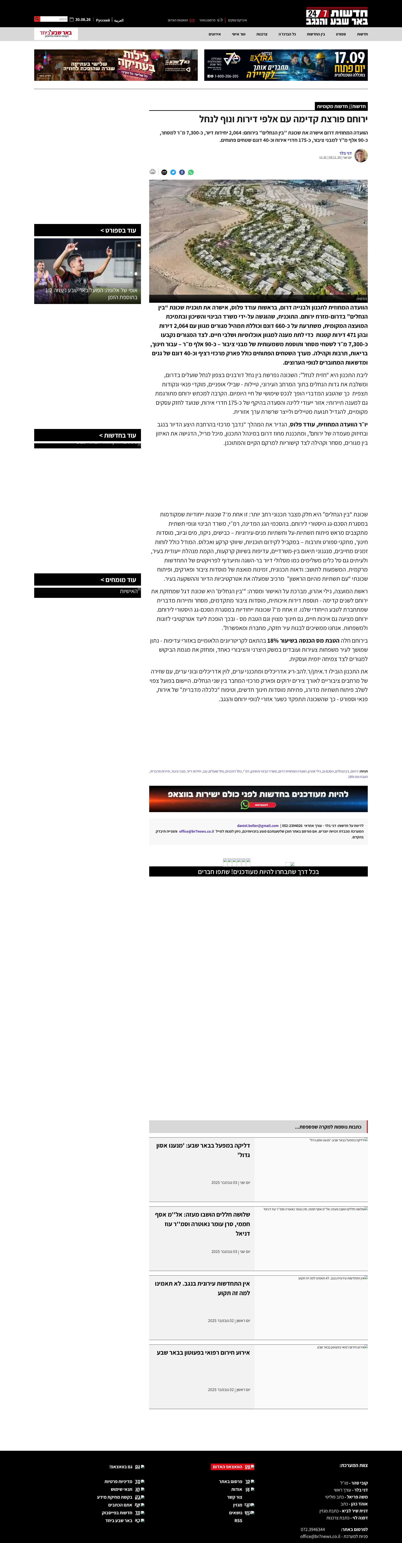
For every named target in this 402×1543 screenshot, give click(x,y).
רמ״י (246, 771)
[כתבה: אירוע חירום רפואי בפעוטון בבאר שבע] (311, 1377)
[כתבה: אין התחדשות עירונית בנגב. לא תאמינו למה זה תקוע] (311, 1308)
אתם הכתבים (120, 1505)
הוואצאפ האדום (178, 20)
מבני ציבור (178, 771)
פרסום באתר (207, 20)
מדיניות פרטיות (118, 1481)
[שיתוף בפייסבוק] (182, 172)
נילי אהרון (314, 771)
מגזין (237, 1505)
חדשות (362, 34)
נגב (205, 771)
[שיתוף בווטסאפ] (190, 172)
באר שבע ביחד (118, 1520)
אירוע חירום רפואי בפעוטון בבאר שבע (203, 1352)
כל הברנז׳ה (287, 34)
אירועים (215, 34)
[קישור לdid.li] (258, 799)
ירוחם (354, 771)
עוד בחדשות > (117, 435)
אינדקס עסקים (237, 20)
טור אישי (238, 34)
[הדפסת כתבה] (153, 171)
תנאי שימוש (121, 1489)
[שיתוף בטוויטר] (173, 172)
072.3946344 (313, 1529)
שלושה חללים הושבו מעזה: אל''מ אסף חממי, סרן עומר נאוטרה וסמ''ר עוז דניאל (202, 1224)
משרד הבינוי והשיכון (264, 771)
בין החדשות (316, 34)
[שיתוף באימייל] (164, 172)
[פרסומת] (286, 65)
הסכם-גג (328, 771)
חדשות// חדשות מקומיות (341, 106)
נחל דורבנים (234, 771)
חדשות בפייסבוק (117, 1513)
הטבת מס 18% (358, 776)
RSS (238, 1520)
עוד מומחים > (118, 579)
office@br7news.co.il (320, 1536)
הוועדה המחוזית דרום (292, 771)
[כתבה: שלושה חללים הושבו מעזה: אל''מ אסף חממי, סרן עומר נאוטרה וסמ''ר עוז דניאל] (311, 1239)
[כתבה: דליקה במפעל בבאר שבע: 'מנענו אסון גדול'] (311, 1170)
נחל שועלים (216, 771)
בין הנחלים (342, 771)
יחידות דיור (194, 771)
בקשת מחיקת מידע (114, 1497)
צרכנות (262, 34)
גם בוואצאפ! (120, 1467)
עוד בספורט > (118, 230)
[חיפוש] (37, 19)
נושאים (235, 1513)
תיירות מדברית (160, 771)
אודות (236, 1489)
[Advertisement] (258, 736)
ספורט (341, 34)
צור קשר (234, 1497)
